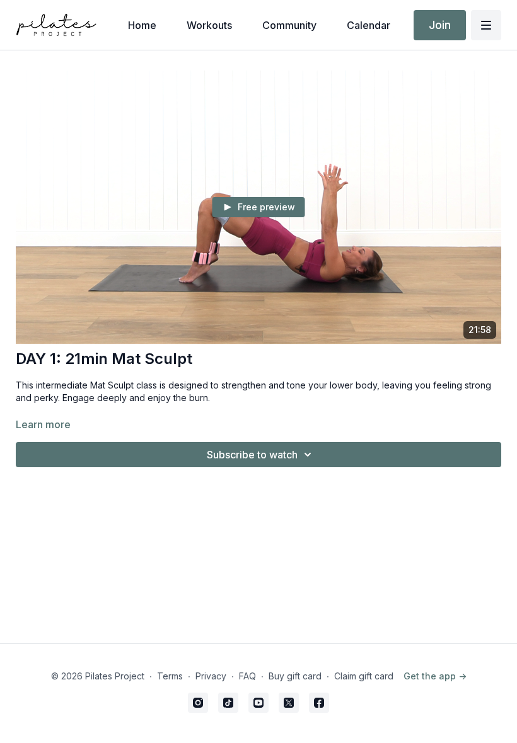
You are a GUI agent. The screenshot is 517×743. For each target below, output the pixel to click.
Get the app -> (435, 676)
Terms (170, 676)
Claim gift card (363, 676)
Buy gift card (295, 676)
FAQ (247, 676)
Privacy (210, 676)
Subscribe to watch (252, 454)
